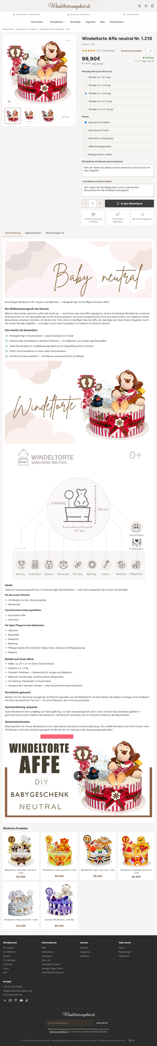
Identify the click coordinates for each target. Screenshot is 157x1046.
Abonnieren (102, 1023)
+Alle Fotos (66, 116)
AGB (44, 947)
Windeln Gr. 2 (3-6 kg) (100, 85)
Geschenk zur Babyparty (100, 138)
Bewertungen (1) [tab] (55, 232)
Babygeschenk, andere (100, 154)
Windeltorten (8, 29)
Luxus (6, 968)
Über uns (46, 960)
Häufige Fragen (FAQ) (52, 968)
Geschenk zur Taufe (98, 130)
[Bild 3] (48, 116)
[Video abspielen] (78, 776)
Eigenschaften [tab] (33, 232)
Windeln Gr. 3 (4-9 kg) (100, 93)
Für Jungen (8, 947)
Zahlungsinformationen (53, 972)
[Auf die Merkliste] (150, 50)
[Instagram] (10, 1000)
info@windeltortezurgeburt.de (17, 991)
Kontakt (84, 947)
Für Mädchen (9, 952)
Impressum (47, 956)
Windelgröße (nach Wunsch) (97, 71)
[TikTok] (27, 1000)
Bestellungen (125, 952)
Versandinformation (51, 964)
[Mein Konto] (146, 6)
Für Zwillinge (9, 960)
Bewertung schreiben (131, 50)
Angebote (90, 22)
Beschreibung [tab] (13, 232)
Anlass (85, 116)
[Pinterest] (15, 1000)
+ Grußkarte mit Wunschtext (96, 181)
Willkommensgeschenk (99, 146)
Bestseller (75, 22)
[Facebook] (4, 1000)
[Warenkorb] (152, 6)
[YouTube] (21, 1000)
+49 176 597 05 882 (12, 986)
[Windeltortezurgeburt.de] (78, 1014)
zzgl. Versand (97, 63)
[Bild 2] (30, 116)
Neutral (6, 956)
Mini (5, 972)
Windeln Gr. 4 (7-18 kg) (100, 101)
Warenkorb (124, 956)
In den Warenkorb (131, 203)
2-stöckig (7, 964)
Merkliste (84, 956)
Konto (121, 947)
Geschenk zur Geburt (99, 122)
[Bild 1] (13, 116)
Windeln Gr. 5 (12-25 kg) (101, 109)
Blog (102, 22)
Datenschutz (48, 952)
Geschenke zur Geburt (27, 29)
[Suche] (139, 6)
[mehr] (99, 203)
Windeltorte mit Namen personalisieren (102, 161)
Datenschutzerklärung (59, 1032)
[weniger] (85, 203)
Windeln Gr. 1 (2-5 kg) (100, 77)
